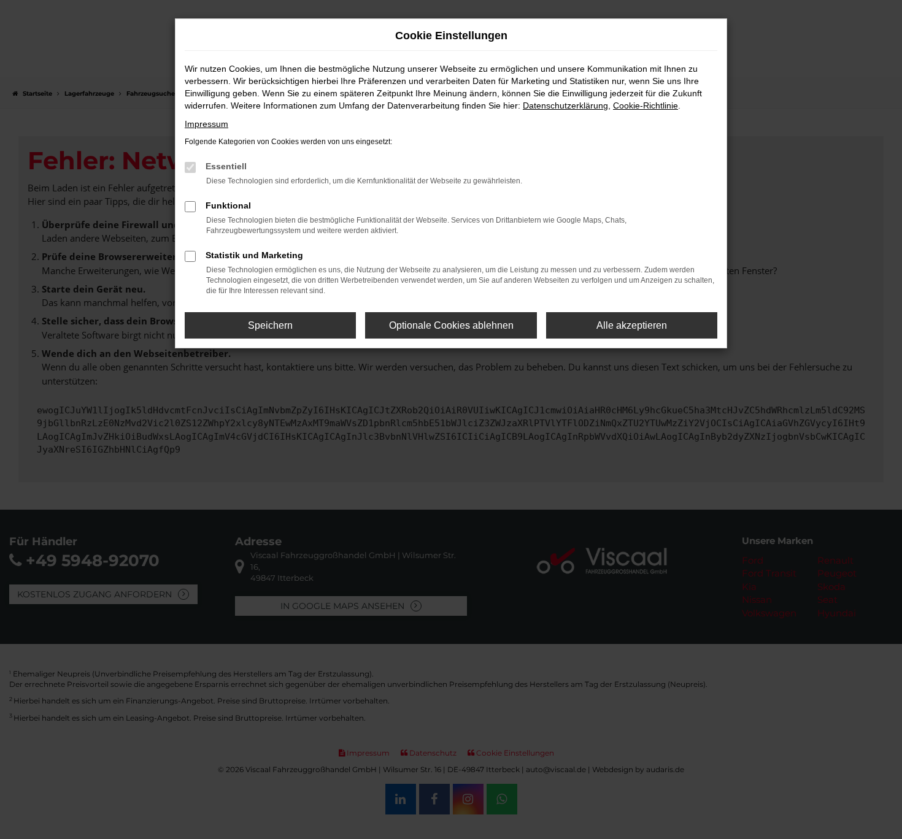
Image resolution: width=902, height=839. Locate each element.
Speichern (270, 325)
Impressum (206, 124)
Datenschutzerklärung (565, 105)
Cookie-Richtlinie (645, 105)
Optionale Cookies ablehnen (451, 325)
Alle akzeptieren (631, 325)
